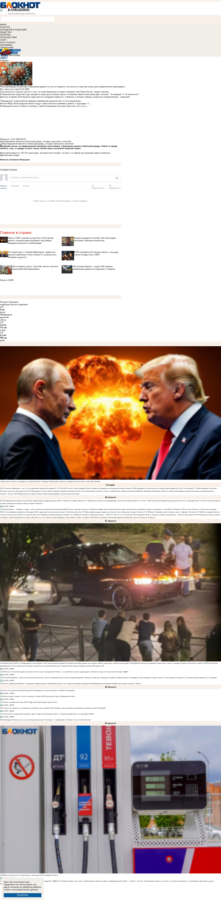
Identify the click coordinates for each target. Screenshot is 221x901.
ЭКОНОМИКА (6, 45)
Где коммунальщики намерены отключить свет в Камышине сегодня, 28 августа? (115, 512)
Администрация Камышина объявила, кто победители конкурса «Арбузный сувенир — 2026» (77, 515)
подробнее (23, 304)
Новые (3, 185)
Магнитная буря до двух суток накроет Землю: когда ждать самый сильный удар (99, 663)
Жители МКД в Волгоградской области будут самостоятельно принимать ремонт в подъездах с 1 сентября (132, 509)
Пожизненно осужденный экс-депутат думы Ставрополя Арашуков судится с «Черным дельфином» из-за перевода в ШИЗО (49, 714)
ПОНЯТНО (22, 895)
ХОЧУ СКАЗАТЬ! (7, 42)
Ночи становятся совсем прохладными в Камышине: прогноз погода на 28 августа (125, 517)
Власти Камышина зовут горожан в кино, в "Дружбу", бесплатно (173, 512)
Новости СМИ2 (7, 280)
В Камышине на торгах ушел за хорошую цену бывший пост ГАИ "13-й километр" (164, 488)
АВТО (15, 53)
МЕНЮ (3, 24)
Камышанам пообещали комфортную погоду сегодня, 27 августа (117, 683)
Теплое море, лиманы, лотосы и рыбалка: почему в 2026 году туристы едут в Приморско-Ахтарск (39, 696)
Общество (4, 139)
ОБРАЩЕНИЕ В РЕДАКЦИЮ (13, 30)
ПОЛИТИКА (5, 35)
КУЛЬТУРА (5, 27)
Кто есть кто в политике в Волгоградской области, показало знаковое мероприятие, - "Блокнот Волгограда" (154, 515)
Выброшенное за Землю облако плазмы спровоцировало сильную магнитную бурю (48, 494)
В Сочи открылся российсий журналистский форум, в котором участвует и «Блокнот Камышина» (39, 690)
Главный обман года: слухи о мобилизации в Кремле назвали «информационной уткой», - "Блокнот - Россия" (103, 881)
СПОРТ (3, 40)
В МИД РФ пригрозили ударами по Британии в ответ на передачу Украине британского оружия (168, 663)
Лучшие (15, 185)
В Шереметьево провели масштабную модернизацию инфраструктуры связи (32, 501)
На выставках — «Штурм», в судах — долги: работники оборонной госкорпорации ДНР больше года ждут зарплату (46, 509)
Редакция (4, 60)
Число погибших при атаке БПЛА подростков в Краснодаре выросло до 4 (30, 702)
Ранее (26, 185)
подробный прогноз (8, 304)
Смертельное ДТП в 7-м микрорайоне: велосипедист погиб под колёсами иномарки (34, 663)
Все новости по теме (9, 89)
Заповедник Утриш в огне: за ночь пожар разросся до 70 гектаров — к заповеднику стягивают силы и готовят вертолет (47, 720)
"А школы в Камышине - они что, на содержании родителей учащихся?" (30, 488)
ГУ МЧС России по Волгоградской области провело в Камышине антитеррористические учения (96, 488)
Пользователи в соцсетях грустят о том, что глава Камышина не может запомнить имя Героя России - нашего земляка (54, 92)
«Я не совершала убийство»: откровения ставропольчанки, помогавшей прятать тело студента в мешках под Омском (46, 683)
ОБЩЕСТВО (5, 32)
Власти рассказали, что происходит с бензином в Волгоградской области (31, 875)
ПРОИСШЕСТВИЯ (8, 37)
